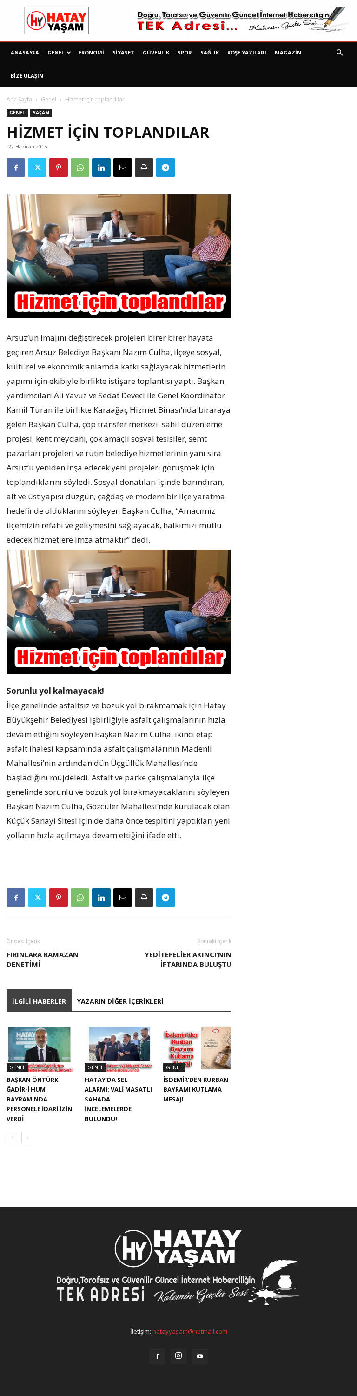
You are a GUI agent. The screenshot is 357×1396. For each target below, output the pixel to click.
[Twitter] (37, 167)
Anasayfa (25, 52)
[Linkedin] (101, 167)
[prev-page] (12, 1137)
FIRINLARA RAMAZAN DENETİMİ (43, 959)
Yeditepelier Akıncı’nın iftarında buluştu (188, 959)
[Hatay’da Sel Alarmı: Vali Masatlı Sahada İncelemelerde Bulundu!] (119, 1048)
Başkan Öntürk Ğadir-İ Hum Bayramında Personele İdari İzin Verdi (39, 1099)
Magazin (288, 52)
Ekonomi (91, 52)
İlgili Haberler (39, 1001)
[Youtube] (199, 1356)
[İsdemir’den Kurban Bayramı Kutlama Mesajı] (197, 1048)
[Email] (122, 167)
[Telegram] (165, 167)
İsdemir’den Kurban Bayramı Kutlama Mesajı (195, 1089)
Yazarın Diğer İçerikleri (120, 1001)
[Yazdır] (144, 167)
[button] (339, 52)
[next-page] (27, 1137)
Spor (185, 52)
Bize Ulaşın (27, 75)
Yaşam (41, 112)
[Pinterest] (58, 167)
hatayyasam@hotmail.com (189, 1331)
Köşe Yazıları (246, 52)
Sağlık (209, 52)
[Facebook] (16, 167)
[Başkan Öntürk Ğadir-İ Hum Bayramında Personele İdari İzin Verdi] (41, 1048)
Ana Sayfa (19, 99)
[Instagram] (178, 1356)
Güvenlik (156, 52)
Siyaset (123, 52)
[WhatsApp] (80, 167)
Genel (55, 52)
